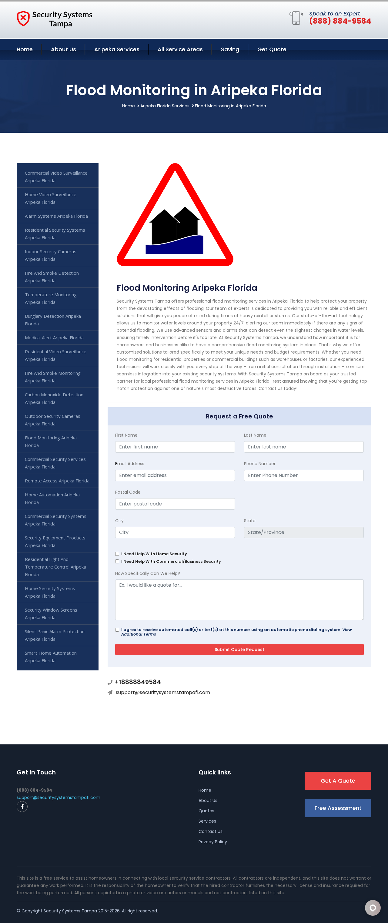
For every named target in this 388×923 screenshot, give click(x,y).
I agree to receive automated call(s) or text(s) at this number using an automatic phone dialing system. (236, 631)
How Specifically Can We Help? (147, 573)
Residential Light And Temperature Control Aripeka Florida (55, 566)
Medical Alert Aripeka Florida (54, 337)
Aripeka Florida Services (164, 106)
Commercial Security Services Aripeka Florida (55, 463)
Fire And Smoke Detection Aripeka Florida (52, 277)
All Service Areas (180, 49)
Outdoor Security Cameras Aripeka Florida (52, 420)
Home (25, 49)
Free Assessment (338, 808)
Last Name (255, 435)
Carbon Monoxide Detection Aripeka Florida (54, 398)
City (119, 521)
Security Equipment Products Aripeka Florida (55, 541)
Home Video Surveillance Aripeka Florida (50, 198)
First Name (126, 435)
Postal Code (128, 492)
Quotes (206, 811)
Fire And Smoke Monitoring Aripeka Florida (53, 377)
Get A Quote (338, 780)
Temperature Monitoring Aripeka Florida (51, 298)
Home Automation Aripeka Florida (52, 498)
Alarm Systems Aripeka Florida (56, 216)
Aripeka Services (116, 49)
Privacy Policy (213, 842)
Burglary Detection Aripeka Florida (53, 320)
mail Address (129, 464)
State (250, 521)
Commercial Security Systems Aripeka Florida (55, 520)
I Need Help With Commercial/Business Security (171, 561)
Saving (230, 49)
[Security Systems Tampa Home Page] (54, 19)
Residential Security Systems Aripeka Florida (55, 233)
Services (207, 821)
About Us (63, 49)
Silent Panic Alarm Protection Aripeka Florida (55, 635)
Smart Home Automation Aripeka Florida (51, 656)
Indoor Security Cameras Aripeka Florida (50, 255)
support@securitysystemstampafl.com (163, 692)
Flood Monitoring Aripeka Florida (51, 441)
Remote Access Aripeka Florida (57, 481)
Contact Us (210, 831)
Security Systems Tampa (70, 911)
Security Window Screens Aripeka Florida (51, 613)
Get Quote (271, 49)
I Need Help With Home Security (154, 554)
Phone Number (260, 464)
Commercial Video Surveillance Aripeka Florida (56, 176)
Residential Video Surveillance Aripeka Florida (55, 355)
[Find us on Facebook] (22, 806)
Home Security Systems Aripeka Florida (50, 592)
